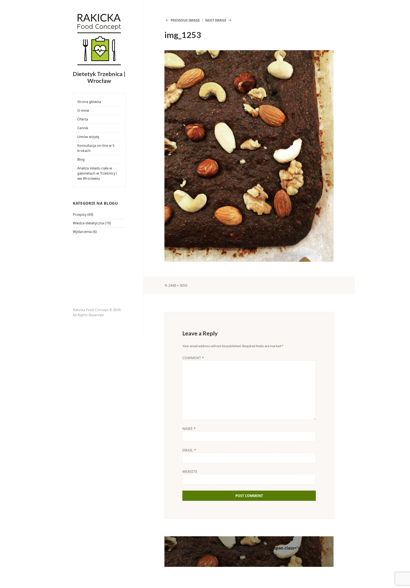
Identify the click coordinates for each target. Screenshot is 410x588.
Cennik (82, 128)
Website (189, 471)
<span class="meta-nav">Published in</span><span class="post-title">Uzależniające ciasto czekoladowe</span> (244, 551)
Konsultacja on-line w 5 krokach (95, 148)
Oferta (82, 119)
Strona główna (89, 101)
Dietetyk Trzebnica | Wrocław (99, 77)
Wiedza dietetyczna (88, 223)
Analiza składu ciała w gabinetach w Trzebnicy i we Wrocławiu (97, 173)
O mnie (83, 110)
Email (189, 450)
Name (189, 428)
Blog (81, 159)
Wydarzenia (82, 231)
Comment (193, 358)
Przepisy (79, 214)
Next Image (215, 20)
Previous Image (185, 20)
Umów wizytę (88, 136)
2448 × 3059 (177, 285)
